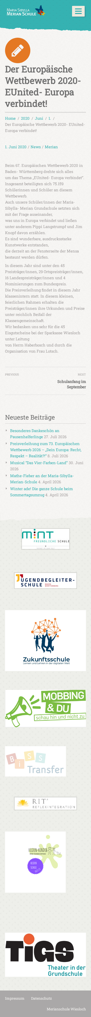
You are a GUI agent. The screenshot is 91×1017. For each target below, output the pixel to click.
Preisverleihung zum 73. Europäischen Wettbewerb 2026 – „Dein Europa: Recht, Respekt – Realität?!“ (45, 449)
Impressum (15, 998)
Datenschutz (41, 998)
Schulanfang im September (71, 384)
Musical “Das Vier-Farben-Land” (39, 462)
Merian (51, 146)
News (36, 146)
